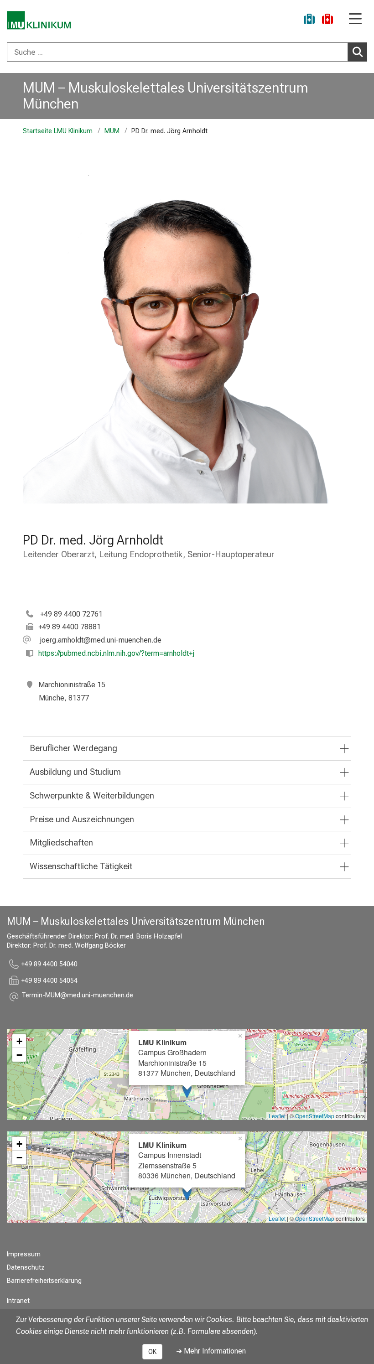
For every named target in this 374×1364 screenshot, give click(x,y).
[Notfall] (327, 20)
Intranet (18, 1301)
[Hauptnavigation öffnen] (355, 19)
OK (152, 1351)
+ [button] (19, 1041)
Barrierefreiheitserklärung (44, 1281)
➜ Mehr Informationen (211, 1351)
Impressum (24, 1254)
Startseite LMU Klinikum (58, 131)
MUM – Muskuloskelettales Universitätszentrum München (165, 95)
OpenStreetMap (314, 1116)
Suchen (357, 52)
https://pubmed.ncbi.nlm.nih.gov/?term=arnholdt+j (116, 653)
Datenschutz (26, 1267)
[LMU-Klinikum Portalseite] (39, 20)
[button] (92, 640)
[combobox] (187, 52)
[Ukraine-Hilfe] (309, 20)
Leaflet (277, 1116)
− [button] (19, 1055)
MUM (111, 131)
